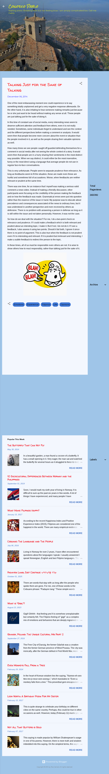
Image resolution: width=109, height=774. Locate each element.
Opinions (65, 304)
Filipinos (46, 304)
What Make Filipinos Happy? (23, 510)
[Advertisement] (99, 59)
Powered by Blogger (56, 761)
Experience (33, 304)
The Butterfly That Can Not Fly (25, 445)
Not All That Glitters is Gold (24, 727)
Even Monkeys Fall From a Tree (26, 665)
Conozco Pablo (23, 6)
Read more (75, 468)
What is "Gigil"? (16, 603)
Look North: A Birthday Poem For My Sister (32, 696)
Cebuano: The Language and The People (30, 541)
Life (55, 304)
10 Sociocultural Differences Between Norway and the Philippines (39, 478)
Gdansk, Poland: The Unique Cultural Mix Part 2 (35, 634)
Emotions (19, 304)
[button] (80, 84)
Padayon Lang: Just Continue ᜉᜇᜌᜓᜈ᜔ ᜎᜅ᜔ (31, 572)
